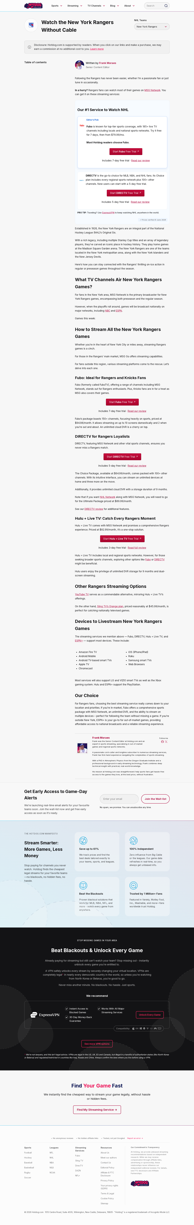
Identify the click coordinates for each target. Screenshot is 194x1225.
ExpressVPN (108, 212)
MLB (52, 1167)
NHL (52, 1157)
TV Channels (94, 5)
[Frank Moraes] (83, 748)
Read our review (140, 160)
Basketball (29, 1167)
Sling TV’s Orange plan (110, 606)
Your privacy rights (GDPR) (109, 1187)
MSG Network (152, 90)
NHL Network (107, 497)
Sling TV (79, 1160)
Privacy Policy (107, 1180)
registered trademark (138, 1212)
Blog (112, 5)
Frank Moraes (107, 62)
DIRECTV (159, 559)
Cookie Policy (107, 1198)
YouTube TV (82, 594)
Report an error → (135, 1138)
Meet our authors (109, 1157)
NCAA (52, 1172)
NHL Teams (140, 20)
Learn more (97, 49)
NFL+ (77, 1175)
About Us (105, 1152)
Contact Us (106, 1162)
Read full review (137, 547)
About (127, 5)
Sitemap (104, 1203)
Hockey (28, 1157)
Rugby (27, 1172)
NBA (52, 1162)
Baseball (28, 1162)
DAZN (78, 1170)
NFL (51, 1152)
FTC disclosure (141, 1171)
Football (28, 1152)
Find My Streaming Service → (97, 1109)
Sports (54, 5)
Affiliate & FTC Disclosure (107, 1174)
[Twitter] (166, 741)
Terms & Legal (107, 1193)
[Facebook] (162, 741)
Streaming (72, 5)
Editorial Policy (107, 1167)
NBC (107, 310)
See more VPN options (97, 1043)
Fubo (148, 559)
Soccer (27, 1177)
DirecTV (79, 1165)
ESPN (119, 310)
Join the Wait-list (155, 798)
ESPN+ (79, 640)
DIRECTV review (94, 509)
